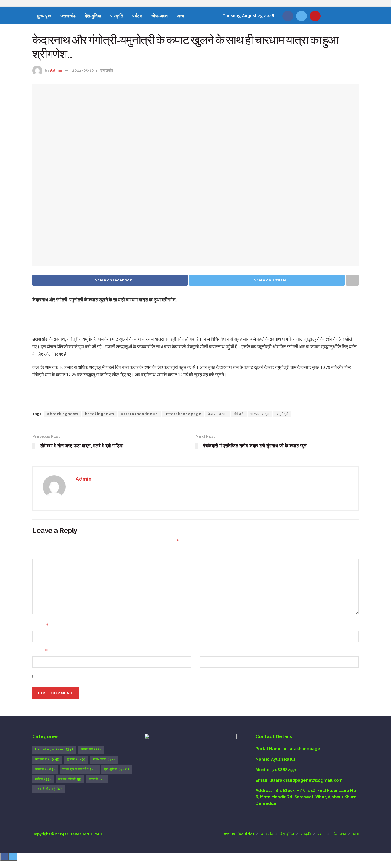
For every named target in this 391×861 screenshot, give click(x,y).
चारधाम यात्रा (260, 414)
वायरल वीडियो (70, 779)
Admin (56, 70)
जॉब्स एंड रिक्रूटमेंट (79, 769)
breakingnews (99, 414)
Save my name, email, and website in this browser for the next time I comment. (119, 676)
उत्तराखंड (68, 16)
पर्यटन (137, 16)
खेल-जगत (159, 16)
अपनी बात (91, 749)
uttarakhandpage (183, 414)
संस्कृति (116, 16)
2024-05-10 (83, 70)
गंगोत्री (239, 414)
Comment (42, 553)
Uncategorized (54, 749)
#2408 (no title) (239, 834)
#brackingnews (62, 414)
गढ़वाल (45, 769)
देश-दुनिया (93, 16)
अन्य (180, 16)
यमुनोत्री (282, 414)
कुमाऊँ (76, 759)
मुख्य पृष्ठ (44, 16)
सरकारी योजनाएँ (48, 789)
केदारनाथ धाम (218, 414)
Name (40, 625)
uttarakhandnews (139, 414)
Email (40, 650)
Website (208, 651)
